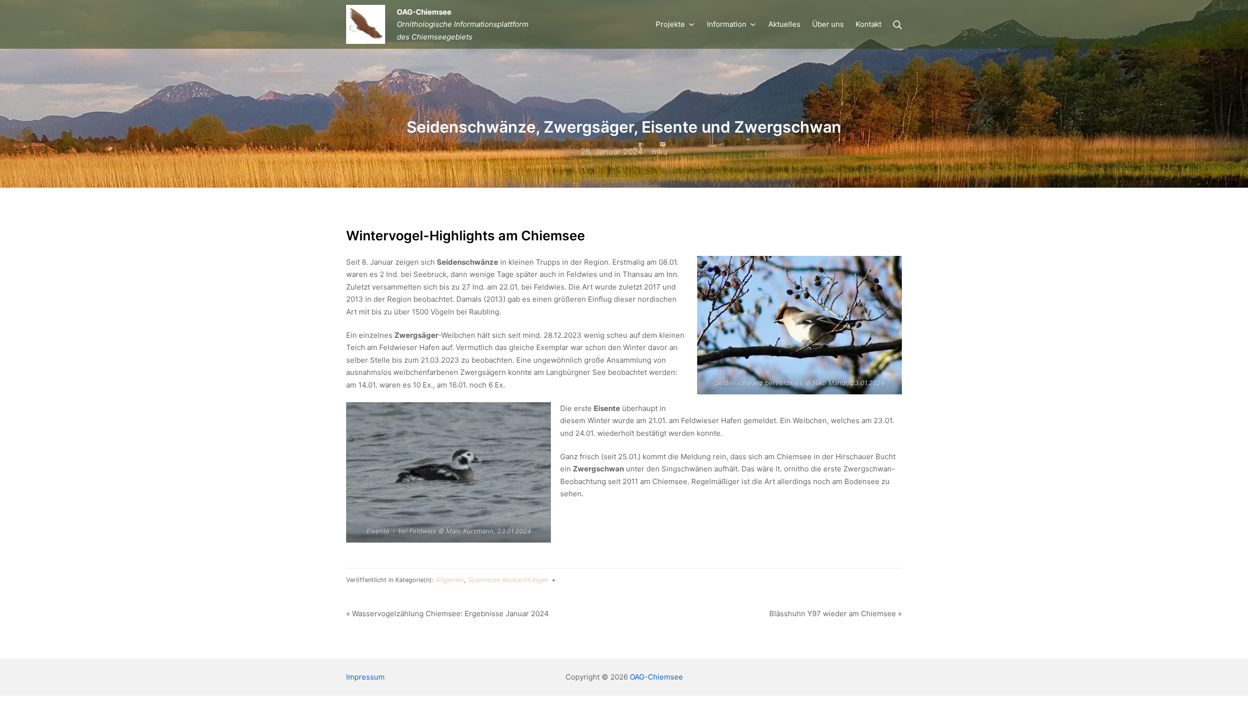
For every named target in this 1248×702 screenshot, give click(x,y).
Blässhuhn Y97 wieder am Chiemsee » (835, 613)
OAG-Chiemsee (656, 677)
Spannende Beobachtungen (508, 580)
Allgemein (450, 580)
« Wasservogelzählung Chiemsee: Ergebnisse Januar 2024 (447, 613)
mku (660, 151)
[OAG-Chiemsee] (365, 24)
